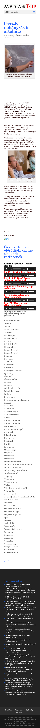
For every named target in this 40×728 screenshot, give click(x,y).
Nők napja (9, 491)
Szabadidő (9, 523)
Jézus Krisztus (11, 426)
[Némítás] (28, 269)
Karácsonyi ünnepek (14, 429)
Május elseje (10, 450)
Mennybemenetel (12, 461)
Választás (8, 541)
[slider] (32, 269)
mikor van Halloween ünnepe (18, 464)
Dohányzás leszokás (21, 35)
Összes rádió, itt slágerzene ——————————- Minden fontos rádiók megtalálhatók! (18, 669)
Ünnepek (8, 538)
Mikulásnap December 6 (15, 470)
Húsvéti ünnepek (12, 420)
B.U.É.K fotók (10, 344)
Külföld (7, 444)
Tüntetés (8, 535)
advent (7, 326)
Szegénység (9, 526)
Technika (8, 532)
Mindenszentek (11, 473)
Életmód (8, 376)
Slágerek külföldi (12, 508)
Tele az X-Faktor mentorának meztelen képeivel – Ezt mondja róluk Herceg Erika (20, 663)
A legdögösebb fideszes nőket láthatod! (19, 618)
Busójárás (8, 359)
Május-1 (8, 453)
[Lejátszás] (7, 269)
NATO (7, 485)
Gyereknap (9, 397)
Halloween (9, 409)
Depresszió (9, 364)
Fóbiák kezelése (11, 391)
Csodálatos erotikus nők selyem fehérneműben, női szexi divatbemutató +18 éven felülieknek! (20, 692)
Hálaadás (8, 406)
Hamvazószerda (11, 414)
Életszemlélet (10, 379)
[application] (20, 269)
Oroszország (10, 494)
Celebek (8, 362)
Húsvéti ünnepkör (12, 423)
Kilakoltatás (10, 435)
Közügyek (8, 441)
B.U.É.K (7, 341)
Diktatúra (8, 367)
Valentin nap (10, 544)
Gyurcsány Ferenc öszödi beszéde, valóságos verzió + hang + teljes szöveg (19, 630)
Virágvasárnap (11, 547)
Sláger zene (19, 710)
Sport (6, 517)
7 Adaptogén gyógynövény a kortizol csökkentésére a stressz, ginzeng (18, 615)
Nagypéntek (10, 479)
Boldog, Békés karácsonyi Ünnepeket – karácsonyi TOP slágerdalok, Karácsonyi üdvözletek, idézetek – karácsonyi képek (20, 590)
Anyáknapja (9, 335)
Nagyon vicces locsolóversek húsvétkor (19, 674)
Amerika (8, 332)
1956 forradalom (12, 320)
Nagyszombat (10, 482)
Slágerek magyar (12, 511)
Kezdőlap (8, 710)
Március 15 (9, 456)
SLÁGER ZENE (11, 506)
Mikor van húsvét (12, 467)
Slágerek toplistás (12, 514)
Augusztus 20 (10, 338)
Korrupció (9, 438)
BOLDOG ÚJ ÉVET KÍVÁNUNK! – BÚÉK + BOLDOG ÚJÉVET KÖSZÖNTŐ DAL (20, 608)
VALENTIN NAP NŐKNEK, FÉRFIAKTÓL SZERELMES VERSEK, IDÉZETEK (19, 650)
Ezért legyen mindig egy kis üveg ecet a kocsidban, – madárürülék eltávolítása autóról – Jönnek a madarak (20, 603)
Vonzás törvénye (12, 552)
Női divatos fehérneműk (15, 488)
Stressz (7, 520)
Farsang (8, 385)
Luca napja (9, 447)
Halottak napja (11, 411)
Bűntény (8, 356)
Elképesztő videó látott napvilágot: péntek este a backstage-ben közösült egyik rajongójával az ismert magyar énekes (19, 685)
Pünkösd (8, 503)
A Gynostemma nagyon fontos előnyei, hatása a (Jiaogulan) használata (19, 679)
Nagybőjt (8, 476)
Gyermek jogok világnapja (16, 400)
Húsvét (7, 417)
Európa (7, 382)
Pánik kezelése (11, 500)
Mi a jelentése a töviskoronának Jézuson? (20, 644)
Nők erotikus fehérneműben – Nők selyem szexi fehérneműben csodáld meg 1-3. (20, 624)
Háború (7, 403)
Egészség (7, 37)
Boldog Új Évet (11, 350)
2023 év (8, 323)
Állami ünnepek (11, 329)
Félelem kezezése (12, 388)
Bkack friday (10, 347)
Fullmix (14, 37)
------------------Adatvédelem (18, 718)
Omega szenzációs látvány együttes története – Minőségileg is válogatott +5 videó (20, 656)
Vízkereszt (9, 549)
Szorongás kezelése (13, 529)
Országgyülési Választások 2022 (19, 497)
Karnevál (8, 432)
